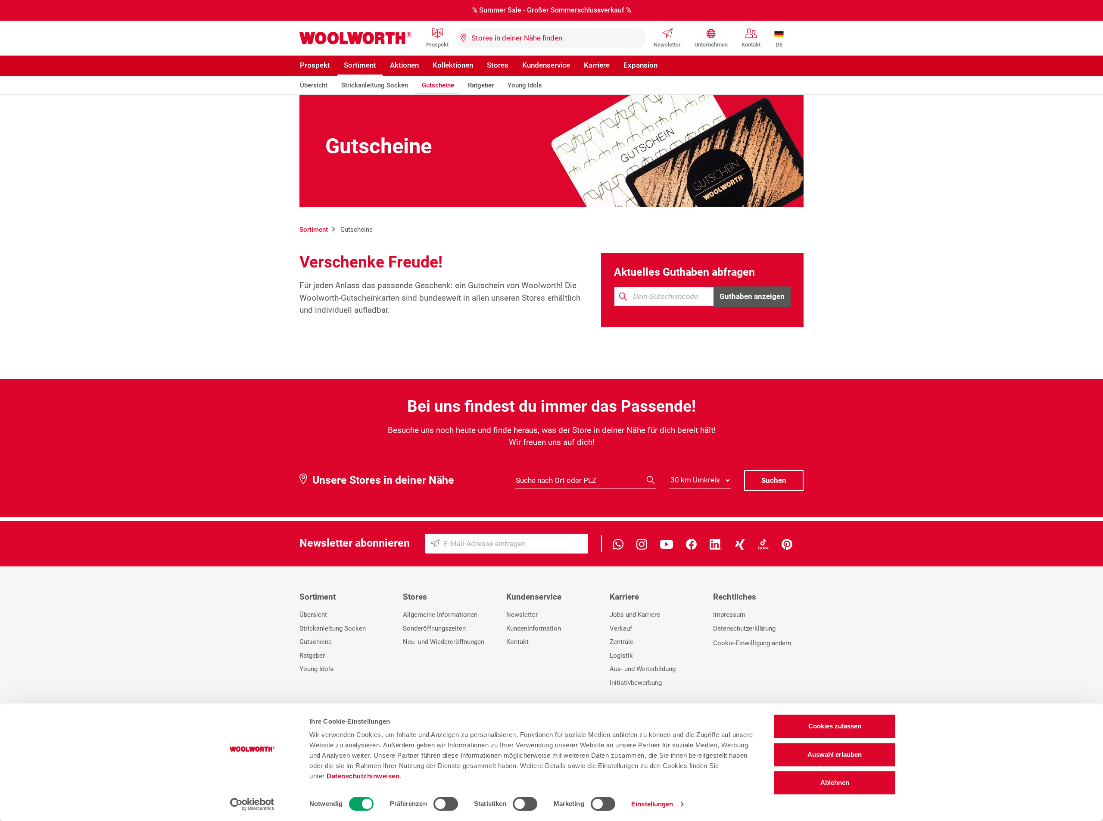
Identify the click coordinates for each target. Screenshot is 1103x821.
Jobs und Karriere (635, 615)
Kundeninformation (533, 628)
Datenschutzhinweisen (363, 776)
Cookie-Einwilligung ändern (752, 643)
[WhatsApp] (618, 543)
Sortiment (360, 65)
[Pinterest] (787, 543)
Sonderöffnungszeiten (434, 628)
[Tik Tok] (763, 543)
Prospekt (437, 44)
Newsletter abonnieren (354, 543)
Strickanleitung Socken (374, 85)
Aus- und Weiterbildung (643, 669)
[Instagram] (641, 543)
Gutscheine (438, 85)
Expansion (640, 65)
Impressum (729, 615)
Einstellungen (652, 804)
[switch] (445, 804)
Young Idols (525, 85)
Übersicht (313, 85)
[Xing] (740, 543)
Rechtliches (734, 597)
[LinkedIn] (716, 543)
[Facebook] (691, 543)
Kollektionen (453, 65)
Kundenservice (546, 65)
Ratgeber (481, 85)
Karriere (597, 65)
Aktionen (404, 65)
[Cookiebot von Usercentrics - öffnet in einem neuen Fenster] (252, 804)
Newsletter (667, 44)
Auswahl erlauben (834, 754)
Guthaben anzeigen (752, 296)
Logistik (621, 655)
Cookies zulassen (834, 726)
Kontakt (751, 44)
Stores (497, 65)
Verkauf (621, 628)
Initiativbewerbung (636, 683)
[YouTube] (666, 543)
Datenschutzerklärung (744, 628)
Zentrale (621, 642)
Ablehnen (834, 782)
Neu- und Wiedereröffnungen (443, 642)
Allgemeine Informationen (440, 615)
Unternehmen (711, 44)
